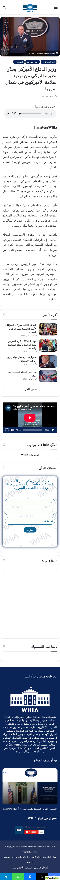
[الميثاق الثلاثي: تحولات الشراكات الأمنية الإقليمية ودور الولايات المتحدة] (48, 329)
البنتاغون (19, 61)
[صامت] (12, 430)
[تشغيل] (53, 430)
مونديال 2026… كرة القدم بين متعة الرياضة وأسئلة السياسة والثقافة (22, 344)
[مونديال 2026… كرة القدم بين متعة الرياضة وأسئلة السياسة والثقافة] (48, 345)
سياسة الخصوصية (22, 867)
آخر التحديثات (48, 61)
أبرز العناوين (32, 61)
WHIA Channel (30, 455)
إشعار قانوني (41, 867)
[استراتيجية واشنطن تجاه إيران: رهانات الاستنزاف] (48, 361)
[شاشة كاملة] (7, 430)
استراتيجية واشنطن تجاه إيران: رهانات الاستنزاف (21, 359)
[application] (30, 417)
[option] (30, 786)
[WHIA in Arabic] (30, 7)
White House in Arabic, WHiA (36, 846)
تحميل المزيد (30, 389)
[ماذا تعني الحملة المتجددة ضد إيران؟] (48, 376)
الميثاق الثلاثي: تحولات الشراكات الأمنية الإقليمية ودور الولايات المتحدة (20, 328)
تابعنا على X (49, 561)
